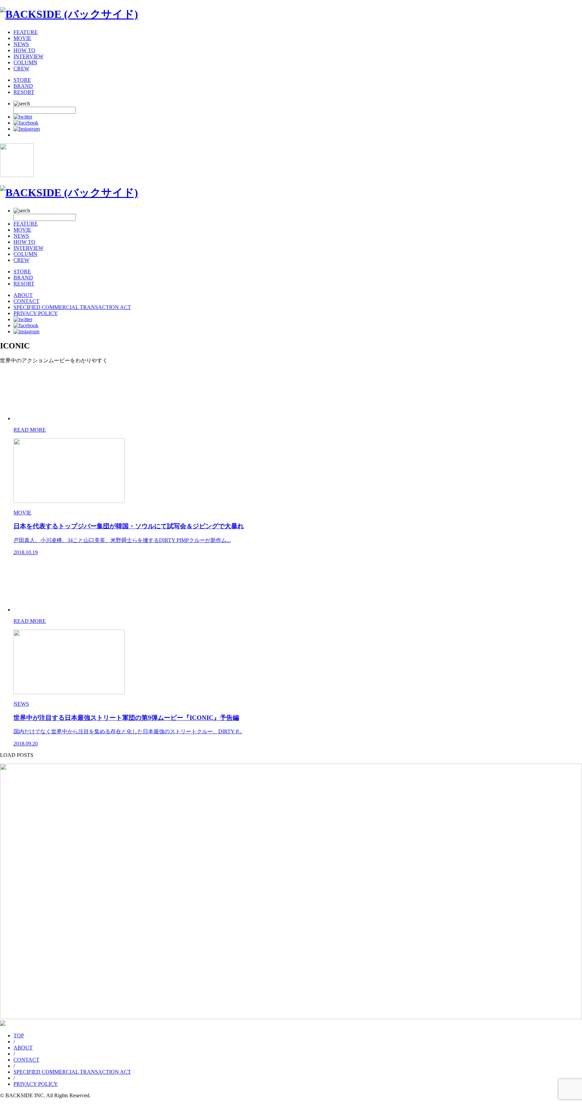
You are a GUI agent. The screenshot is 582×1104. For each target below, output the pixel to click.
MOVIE (22, 38)
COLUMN (25, 62)
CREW (21, 68)
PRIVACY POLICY (35, 313)
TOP (18, 1035)
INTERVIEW (28, 56)
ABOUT (23, 295)
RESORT (23, 92)
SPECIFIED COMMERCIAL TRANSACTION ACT (72, 307)
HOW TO (24, 50)
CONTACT (26, 301)
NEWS (21, 44)
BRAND (23, 86)
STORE (22, 80)
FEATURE (25, 32)
